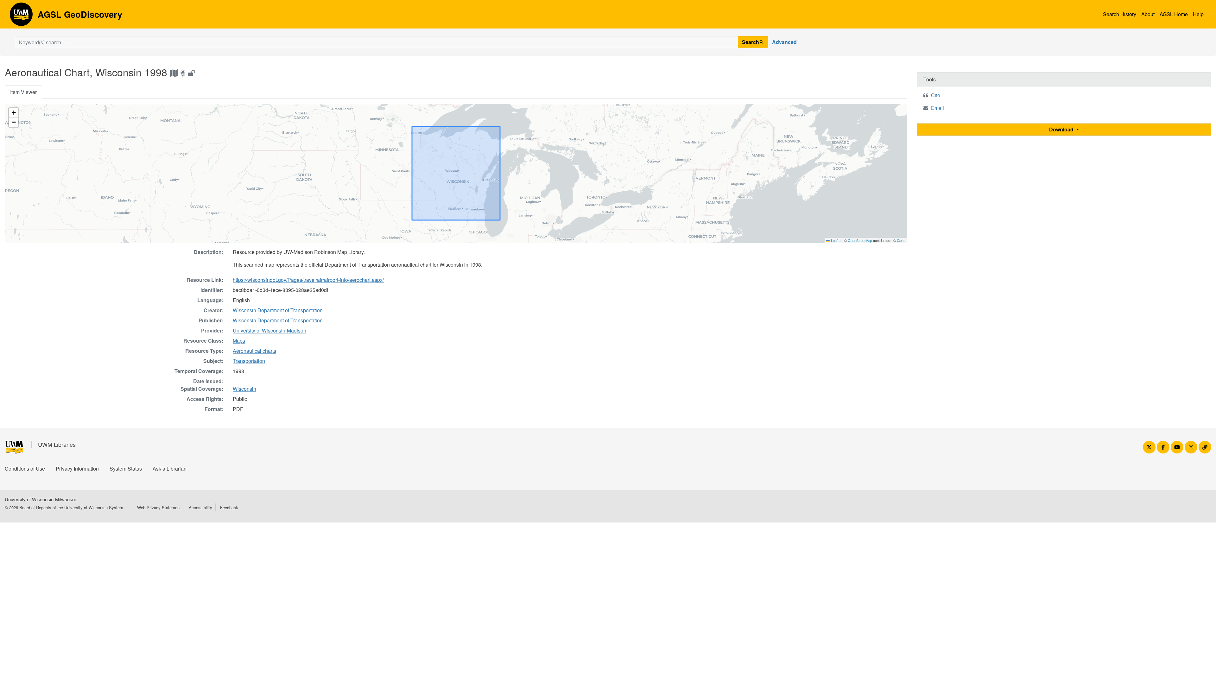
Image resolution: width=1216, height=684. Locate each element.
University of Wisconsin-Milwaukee (41, 499)
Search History (1119, 14)
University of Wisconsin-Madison (269, 330)
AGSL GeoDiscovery (21, 16)
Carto (901, 240)
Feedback (229, 507)
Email (937, 107)
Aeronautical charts (254, 350)
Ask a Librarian (170, 468)
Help (1198, 14)
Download (1062, 129)
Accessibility (200, 507)
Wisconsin (244, 388)
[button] (13, 112)
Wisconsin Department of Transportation (278, 310)
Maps (239, 340)
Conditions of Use (25, 468)
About (1148, 14)
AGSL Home (1174, 14)
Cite (935, 95)
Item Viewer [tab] (23, 92)
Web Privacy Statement (159, 507)
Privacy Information (77, 468)
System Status (126, 468)
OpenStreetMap (860, 240)
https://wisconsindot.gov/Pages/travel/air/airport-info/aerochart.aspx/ (308, 279)
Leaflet (835, 240)
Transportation (249, 360)
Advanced (784, 42)
